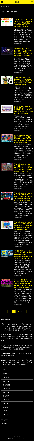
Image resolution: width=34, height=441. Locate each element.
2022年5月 (6, 407)
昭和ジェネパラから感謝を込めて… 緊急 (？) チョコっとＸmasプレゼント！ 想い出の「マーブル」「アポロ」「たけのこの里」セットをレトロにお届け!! (16, 362)
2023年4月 (6, 374)
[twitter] (17, 436)
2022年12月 (6, 385)
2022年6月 (6, 403)
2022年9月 (6, 392)
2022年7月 (6, 400)
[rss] (19, 436)
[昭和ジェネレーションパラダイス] (17, 2)
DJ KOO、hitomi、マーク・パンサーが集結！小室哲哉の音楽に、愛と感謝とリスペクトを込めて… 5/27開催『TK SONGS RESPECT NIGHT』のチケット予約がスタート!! (16, 337)
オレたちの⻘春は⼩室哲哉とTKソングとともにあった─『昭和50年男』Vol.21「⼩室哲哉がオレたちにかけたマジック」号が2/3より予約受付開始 (16, 347)
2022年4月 (6, 411)
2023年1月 (6, 381)
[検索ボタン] (2, 2)
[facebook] (15, 436)
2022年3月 (6, 414)
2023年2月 (6, 378)
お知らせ (6, 424)
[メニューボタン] (32, 2)
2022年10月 (6, 389)
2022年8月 (6, 396)
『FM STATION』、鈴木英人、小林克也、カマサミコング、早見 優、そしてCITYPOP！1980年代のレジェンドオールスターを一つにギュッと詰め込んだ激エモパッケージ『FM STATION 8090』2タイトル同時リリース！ (17, 327)
